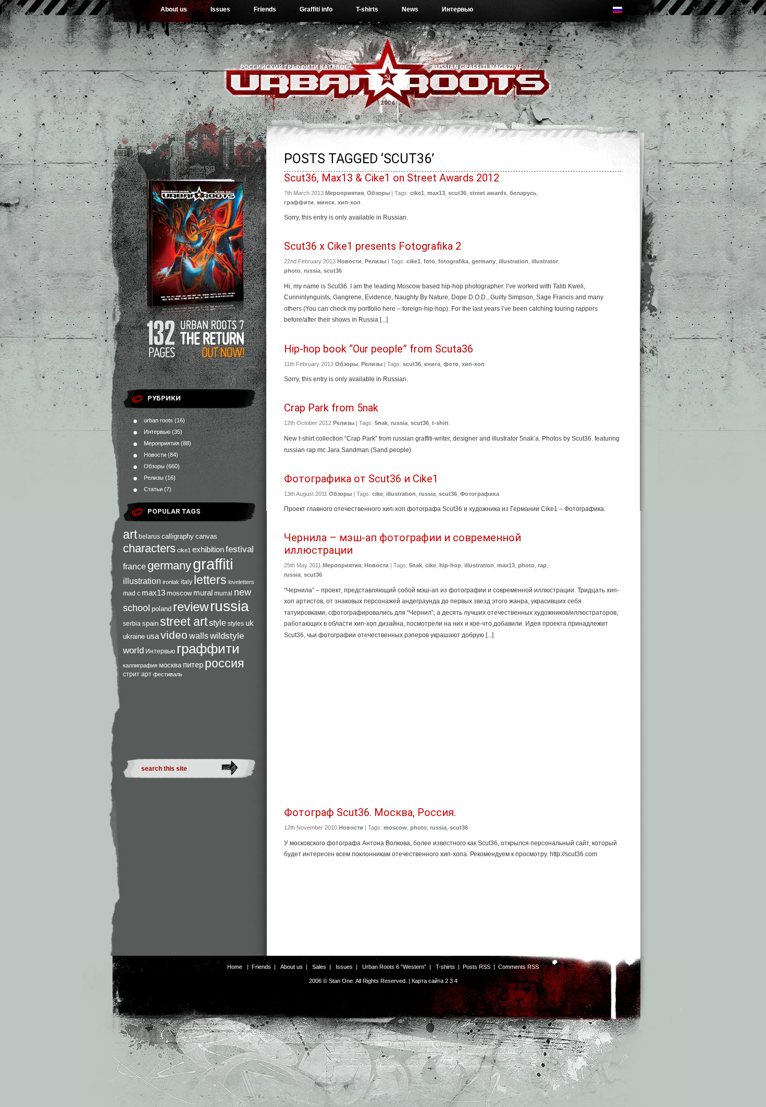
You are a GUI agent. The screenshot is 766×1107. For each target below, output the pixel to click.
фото (451, 364)
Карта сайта (427, 981)
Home (234, 967)
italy (186, 582)
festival (240, 549)
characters (149, 548)
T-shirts (367, 9)
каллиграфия (140, 665)
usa (152, 636)
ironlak (171, 582)
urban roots (158, 420)
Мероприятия (161, 443)
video (174, 635)
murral (223, 593)
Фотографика (479, 494)
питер (193, 664)
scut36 (457, 193)
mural (203, 593)
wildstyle (227, 636)
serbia (132, 623)
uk (249, 622)
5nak (381, 423)
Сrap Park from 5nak (331, 408)
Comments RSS (518, 967)
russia (229, 606)
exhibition (208, 549)
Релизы (154, 478)
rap (542, 565)
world (133, 650)
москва (170, 665)
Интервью (457, 9)
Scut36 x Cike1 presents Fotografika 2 (372, 246)
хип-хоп (349, 202)
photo (292, 270)
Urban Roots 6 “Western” (394, 967)
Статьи (153, 489)
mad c (131, 593)
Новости (155, 455)
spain (150, 623)
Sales (319, 967)
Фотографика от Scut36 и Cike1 (361, 478)
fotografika (453, 261)
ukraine (134, 636)
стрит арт (137, 674)
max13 (153, 592)
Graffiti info (316, 9)
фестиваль (167, 674)
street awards (488, 193)
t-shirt (440, 423)
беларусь (523, 193)
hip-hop (450, 565)
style (217, 622)
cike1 (184, 550)
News (410, 9)
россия (224, 663)
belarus (149, 536)
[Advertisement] (453, 725)
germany (169, 565)
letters (210, 580)
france (134, 566)
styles (236, 623)
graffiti (213, 564)
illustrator (545, 261)
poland (161, 609)
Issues (220, 9)
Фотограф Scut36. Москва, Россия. (370, 812)
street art (183, 621)
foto (429, 261)
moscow (179, 593)
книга (432, 364)
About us (173, 9)
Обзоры (154, 466)
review (190, 607)
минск (326, 202)
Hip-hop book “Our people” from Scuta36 (378, 349)
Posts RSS (476, 967)
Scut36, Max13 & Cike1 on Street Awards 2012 (391, 178)
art (130, 534)
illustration (142, 581)
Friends (265, 9)
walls (198, 635)
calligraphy (178, 536)
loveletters (241, 582)
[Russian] (623, 12)
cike (377, 494)
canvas (206, 536)
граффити (208, 648)
